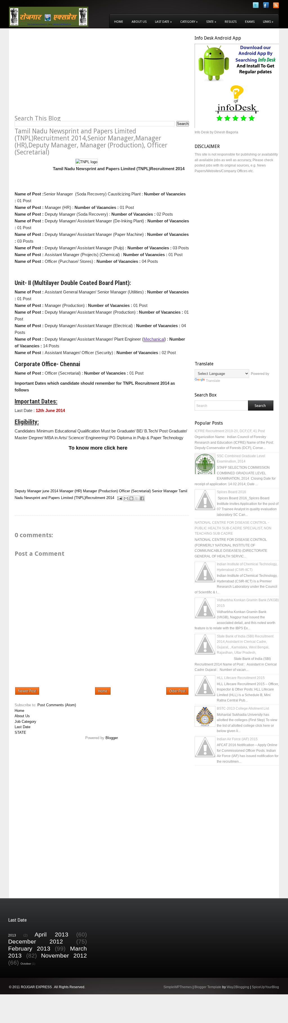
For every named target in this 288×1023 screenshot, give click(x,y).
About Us (139, 22)
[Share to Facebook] (142, 498)
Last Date (163, 22)
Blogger (111, 738)
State (211, 22)
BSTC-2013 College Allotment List (243, 708)
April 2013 (51, 934)
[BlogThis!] (131, 498)
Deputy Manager (28, 491)
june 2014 (50, 491)
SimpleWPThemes (177, 987)
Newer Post (27, 691)
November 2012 (64, 955)
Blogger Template (207, 987)
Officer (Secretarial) (135, 491)
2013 (12, 935)
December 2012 (35, 941)
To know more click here (98, 448)
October (26, 963)
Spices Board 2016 (231, 492)
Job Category (25, 721)
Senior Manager (164, 491)
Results (231, 22)
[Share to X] (137, 498)
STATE (20, 732)
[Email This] (126, 498)
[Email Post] (119, 498)
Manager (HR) (70, 491)
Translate (213, 381)
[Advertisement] (62, 74)
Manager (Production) (100, 491)
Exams (250, 22)
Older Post (177, 691)
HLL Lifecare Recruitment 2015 (241, 678)
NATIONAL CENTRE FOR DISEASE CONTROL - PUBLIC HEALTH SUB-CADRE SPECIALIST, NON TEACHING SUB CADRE (233, 528)
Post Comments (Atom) (56, 705)
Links (268, 22)
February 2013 (29, 948)
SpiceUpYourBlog (265, 987)
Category (189, 22)
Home (118, 22)
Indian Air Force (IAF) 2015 (237, 739)
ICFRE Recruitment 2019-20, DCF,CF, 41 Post (230, 431)
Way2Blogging (238, 987)
